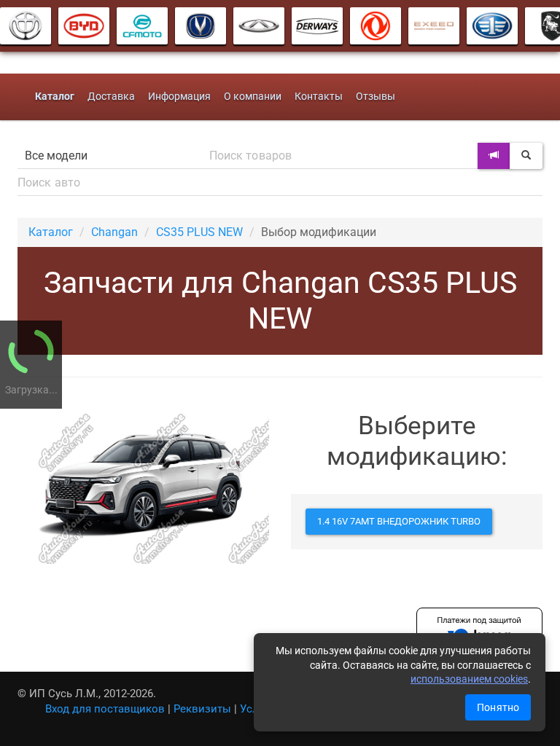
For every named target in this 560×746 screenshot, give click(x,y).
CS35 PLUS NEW (199, 232)
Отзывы (375, 96)
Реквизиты (202, 708)
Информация (179, 96)
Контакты (319, 96)
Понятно (498, 707)
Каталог (50, 232)
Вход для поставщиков (105, 708)
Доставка (111, 96)
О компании (252, 96)
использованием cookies (469, 679)
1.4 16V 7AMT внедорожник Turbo (399, 521)
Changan (114, 232)
